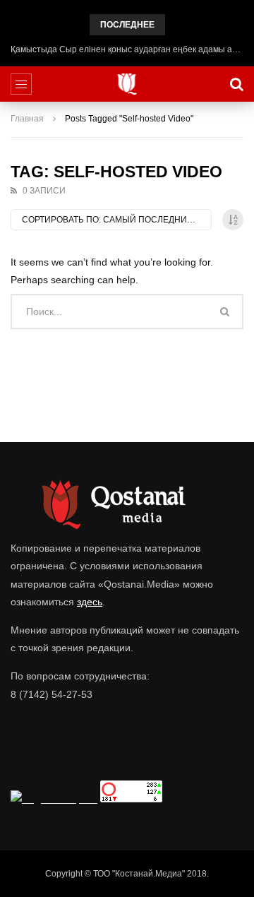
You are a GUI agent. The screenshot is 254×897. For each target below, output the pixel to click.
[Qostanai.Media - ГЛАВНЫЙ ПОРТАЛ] (127, 84)
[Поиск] (236, 84)
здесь (89, 601)
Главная (27, 119)
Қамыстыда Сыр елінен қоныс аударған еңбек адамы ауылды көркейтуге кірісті (127, 49)
